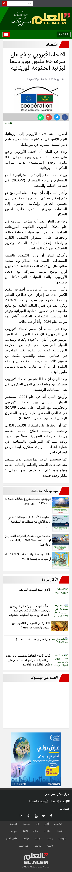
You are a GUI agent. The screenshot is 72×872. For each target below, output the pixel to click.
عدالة (36, 831)
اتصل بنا (64, 809)
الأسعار (50, 846)
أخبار (46, 824)
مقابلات (26, 824)
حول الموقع (63, 794)
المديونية (37, 846)
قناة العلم (23, 846)
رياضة (50, 838)
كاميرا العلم (11, 838)
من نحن (50, 794)
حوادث (26, 838)
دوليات (38, 838)
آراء (37, 824)
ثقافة (25, 831)
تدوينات (62, 838)
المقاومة (13, 824)
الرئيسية (62, 34)
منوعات (13, 831)
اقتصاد (59, 831)
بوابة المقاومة (58, 801)
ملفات (47, 831)
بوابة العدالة (36, 801)
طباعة (7, 123)
